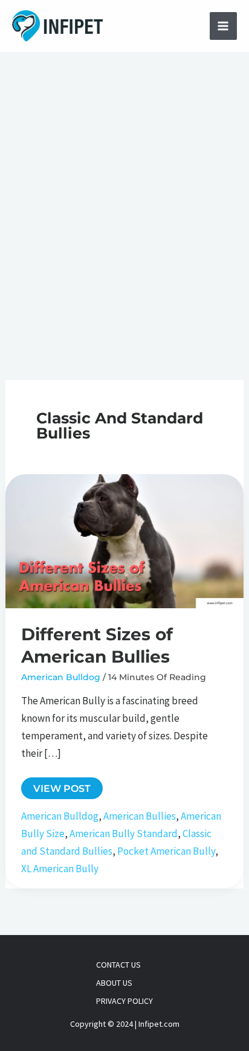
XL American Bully (60, 868)
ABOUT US (114, 982)
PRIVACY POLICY (124, 1000)
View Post (62, 790)
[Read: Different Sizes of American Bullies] (124, 540)
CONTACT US (118, 964)
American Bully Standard (124, 833)
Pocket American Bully (166, 851)
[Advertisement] (124, 182)
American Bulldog (60, 677)
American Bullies (139, 816)
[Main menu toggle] (224, 26)
